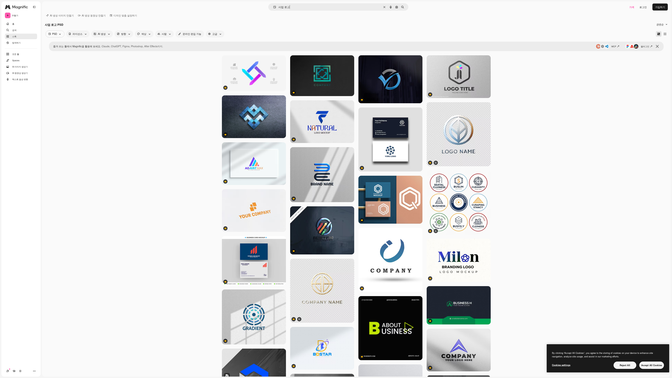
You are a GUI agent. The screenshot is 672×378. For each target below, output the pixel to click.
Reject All (625, 365)
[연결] (7, 371)
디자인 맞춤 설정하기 (125, 15)
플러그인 (645, 46)
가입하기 (660, 7)
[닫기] (657, 46)
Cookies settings (561, 365)
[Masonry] (659, 34)
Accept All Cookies (651, 365)
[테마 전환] (20, 371)
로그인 (643, 7)
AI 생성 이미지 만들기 (62, 15)
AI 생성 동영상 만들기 (94, 15)
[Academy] (14, 371)
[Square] (665, 34)
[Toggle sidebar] (34, 7)
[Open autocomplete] (273, 7)
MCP (613, 46)
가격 (631, 7)
